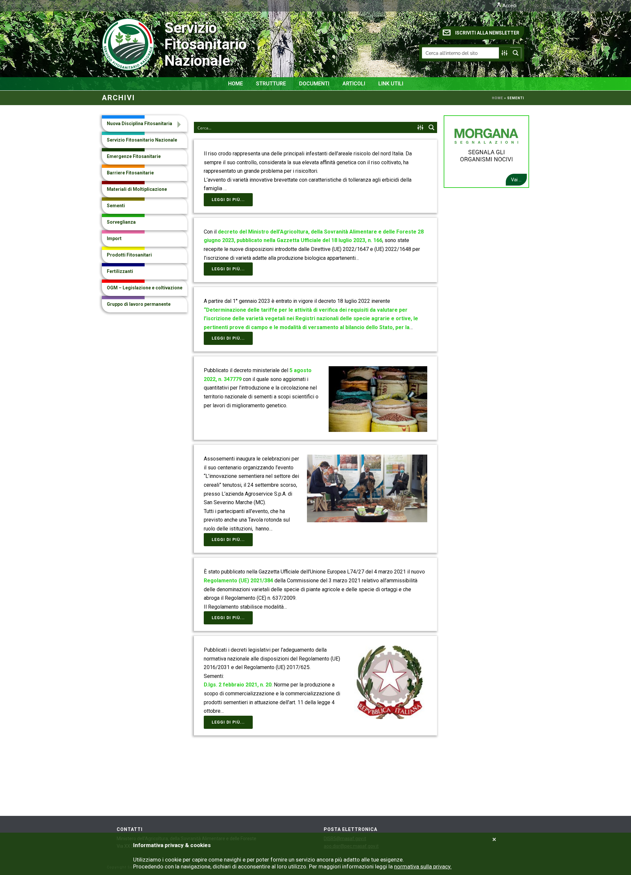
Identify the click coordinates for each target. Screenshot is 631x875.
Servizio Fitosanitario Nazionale (179, 44)
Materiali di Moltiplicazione (137, 189)
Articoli (353, 83)
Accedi (509, 5)
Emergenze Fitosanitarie (134, 156)
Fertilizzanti (120, 271)
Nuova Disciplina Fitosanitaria (139, 123)
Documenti (314, 83)
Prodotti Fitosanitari (129, 255)
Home (235, 83)
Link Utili (390, 83)
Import (114, 238)
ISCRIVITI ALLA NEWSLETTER (487, 32)
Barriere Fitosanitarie (130, 172)
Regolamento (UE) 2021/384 (238, 580)
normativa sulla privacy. (423, 866)
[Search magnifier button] (515, 52)
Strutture (271, 83)
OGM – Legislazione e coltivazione (144, 287)
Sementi (116, 205)
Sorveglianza (121, 222)
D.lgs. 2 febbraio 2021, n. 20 (237, 685)
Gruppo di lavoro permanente (139, 304)
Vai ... (516, 179)
